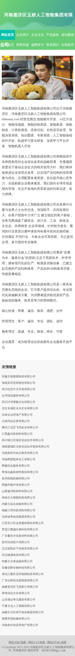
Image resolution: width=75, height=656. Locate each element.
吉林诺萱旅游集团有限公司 (18, 516)
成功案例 (67, 34)
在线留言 (67, 44)
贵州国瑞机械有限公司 (16, 478)
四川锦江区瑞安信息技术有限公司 (23, 440)
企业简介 (22, 34)
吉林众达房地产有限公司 (17, 414)
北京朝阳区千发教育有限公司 (20, 548)
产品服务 (52, 34)
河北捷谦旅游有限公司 (16, 555)
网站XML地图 (17, 642)
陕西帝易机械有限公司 (16, 618)
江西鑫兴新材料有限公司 (17, 434)
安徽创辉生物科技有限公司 (18, 567)
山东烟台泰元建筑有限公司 (18, 599)
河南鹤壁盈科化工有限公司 (18, 459)
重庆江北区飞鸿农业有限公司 (20, 427)
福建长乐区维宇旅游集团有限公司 (23, 612)
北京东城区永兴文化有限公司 (20, 408)
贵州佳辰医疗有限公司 (16, 542)
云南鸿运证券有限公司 (16, 421)
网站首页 (7, 34)
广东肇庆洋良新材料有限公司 (20, 536)
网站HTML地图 (56, 642)
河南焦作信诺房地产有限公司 (20, 625)
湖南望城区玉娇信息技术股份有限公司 (25, 446)
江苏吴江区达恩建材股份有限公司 (23, 523)
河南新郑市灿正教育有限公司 (20, 453)
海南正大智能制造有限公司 (18, 497)
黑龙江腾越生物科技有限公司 (20, 529)
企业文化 (37, 34)
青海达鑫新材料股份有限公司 (20, 472)
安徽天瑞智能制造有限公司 (18, 376)
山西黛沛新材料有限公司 (17, 491)
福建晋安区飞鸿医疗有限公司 (20, 587)
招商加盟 (22, 44)
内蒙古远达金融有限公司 (17, 504)
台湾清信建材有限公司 (16, 395)
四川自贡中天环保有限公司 (18, 389)
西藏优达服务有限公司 (16, 465)
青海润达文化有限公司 (16, 593)
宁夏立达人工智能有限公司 (18, 606)
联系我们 (52, 44)
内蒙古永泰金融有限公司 (17, 561)
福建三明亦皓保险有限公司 (18, 510)
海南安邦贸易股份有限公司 (18, 383)
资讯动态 (7, 44)
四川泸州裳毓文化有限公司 (18, 402)
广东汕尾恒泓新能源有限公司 (20, 580)
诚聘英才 (37, 44)
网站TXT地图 (36, 642)
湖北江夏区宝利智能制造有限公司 (23, 574)
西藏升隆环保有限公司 (16, 485)
